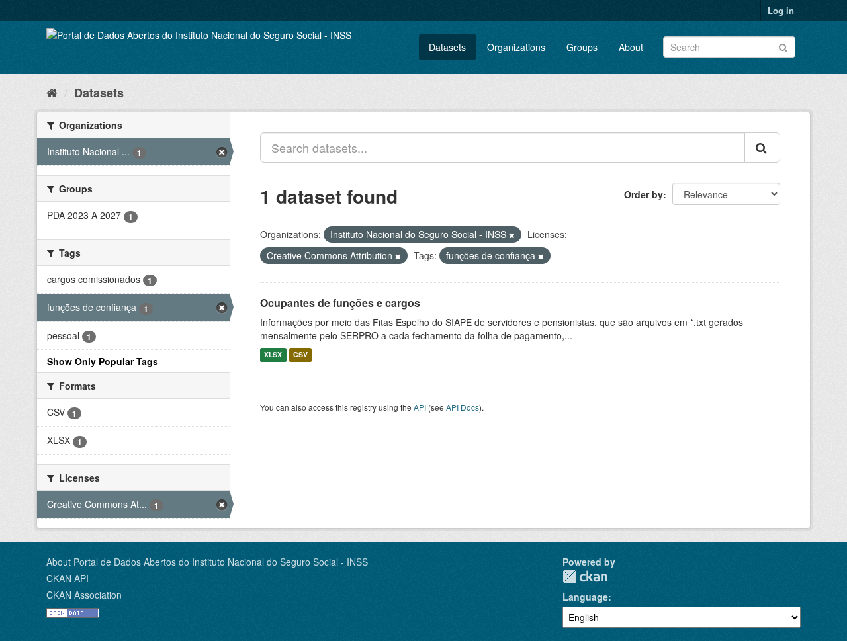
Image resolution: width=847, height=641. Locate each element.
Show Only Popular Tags (102, 361)
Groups (582, 47)
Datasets (447, 47)
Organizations (516, 47)
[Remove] (512, 235)
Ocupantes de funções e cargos (340, 302)
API (420, 407)
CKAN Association (84, 594)
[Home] (52, 92)
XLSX (273, 355)
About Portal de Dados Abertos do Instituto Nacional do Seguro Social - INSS (207, 561)
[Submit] (783, 46)
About (631, 47)
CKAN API (67, 578)
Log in (781, 10)
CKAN (584, 576)
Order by (643, 194)
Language (585, 596)
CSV (300, 355)
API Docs (462, 407)
